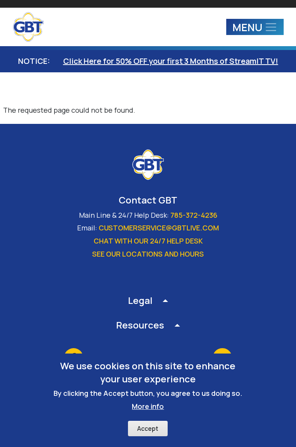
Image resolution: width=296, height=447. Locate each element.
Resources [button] (140, 325)
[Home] (31, 27)
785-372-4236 (193, 215)
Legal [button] (140, 300)
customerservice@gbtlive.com (159, 227)
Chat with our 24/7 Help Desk (148, 240)
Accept (147, 428)
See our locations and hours (148, 254)
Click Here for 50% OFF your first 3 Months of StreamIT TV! (170, 61)
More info (148, 406)
